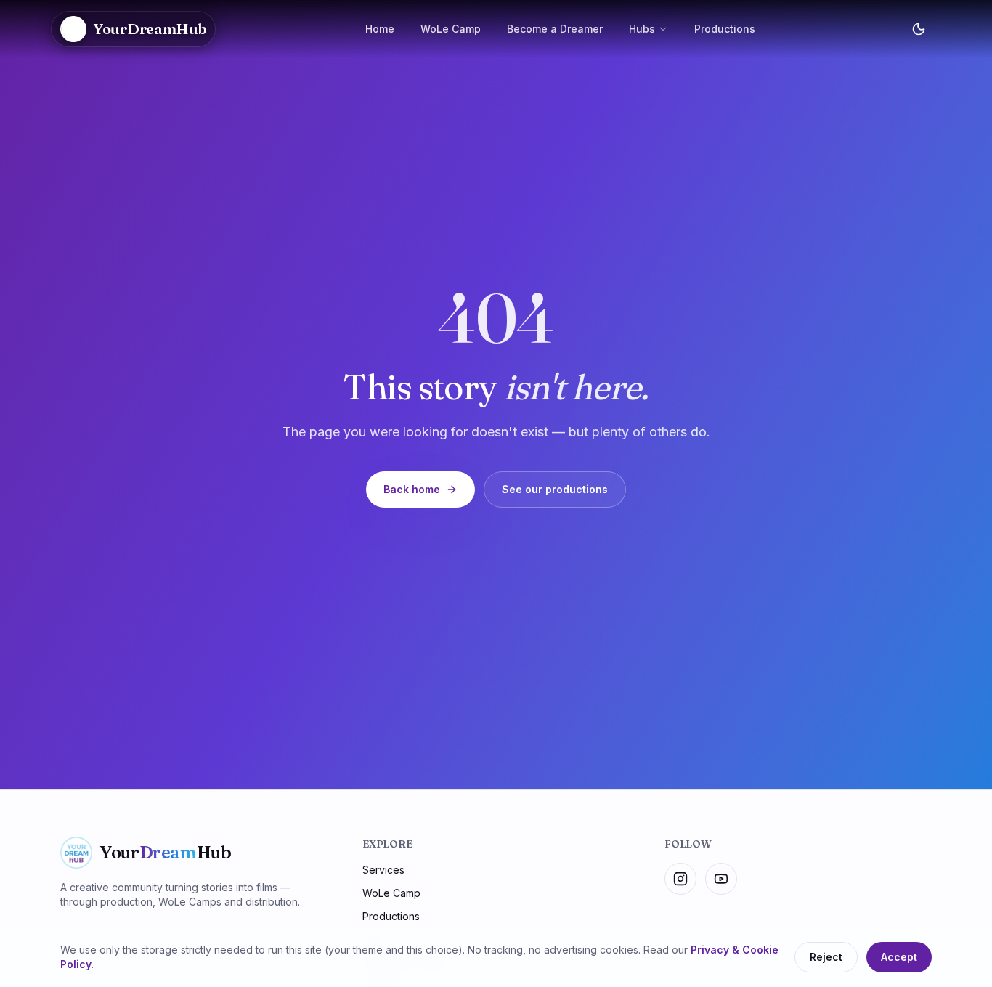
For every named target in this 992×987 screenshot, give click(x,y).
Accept (899, 957)
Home (379, 29)
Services (383, 870)
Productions (724, 29)
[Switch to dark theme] (919, 29)
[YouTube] (721, 879)
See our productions (555, 489)
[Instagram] (680, 879)
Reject (826, 957)
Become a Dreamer (555, 29)
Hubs (642, 29)
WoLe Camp (450, 29)
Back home (411, 489)
